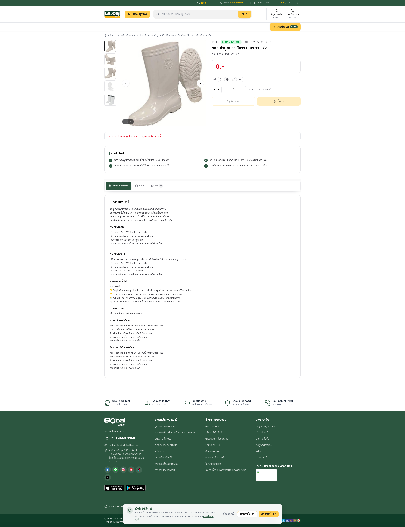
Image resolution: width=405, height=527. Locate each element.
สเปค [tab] (141, 186)
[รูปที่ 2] (110, 59)
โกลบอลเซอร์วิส (213, 464)
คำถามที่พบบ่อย (213, 426)
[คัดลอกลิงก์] (240, 79)
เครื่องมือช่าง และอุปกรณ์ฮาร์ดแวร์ (138, 36)
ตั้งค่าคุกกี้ (228, 514)
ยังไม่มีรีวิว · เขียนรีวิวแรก (225, 54)
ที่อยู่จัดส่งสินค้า (264, 445)
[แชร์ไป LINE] (227, 79)
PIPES (215, 42)
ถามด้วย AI (287, 27)
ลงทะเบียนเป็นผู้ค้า (164, 458)
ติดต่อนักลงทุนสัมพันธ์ (166, 445)
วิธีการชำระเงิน (212, 445)
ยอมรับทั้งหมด (268, 514)
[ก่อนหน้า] (125, 83)
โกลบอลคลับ (262, 458)
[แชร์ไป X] (234, 79)
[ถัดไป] (200, 83)
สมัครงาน (160, 451)
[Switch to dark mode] (298, 3)
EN (289, 3)
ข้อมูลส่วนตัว (262, 433)
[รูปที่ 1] (110, 46)
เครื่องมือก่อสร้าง (203, 36)
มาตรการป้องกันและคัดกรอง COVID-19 (175, 433)
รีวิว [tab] (158, 186)
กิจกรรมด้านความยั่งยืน (166, 464)
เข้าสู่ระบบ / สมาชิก (265, 426)
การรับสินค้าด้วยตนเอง (216, 439)
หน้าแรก (112, 36)
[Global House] (112, 14)
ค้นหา (244, 14)
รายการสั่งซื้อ (262, 439)
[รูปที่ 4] (110, 86)
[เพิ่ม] (242, 89)
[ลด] (225, 89)
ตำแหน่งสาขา (212, 451)
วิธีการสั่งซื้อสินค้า (214, 433)
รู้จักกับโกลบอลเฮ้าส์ (165, 426)
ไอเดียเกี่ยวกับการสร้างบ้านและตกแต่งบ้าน (226, 470)
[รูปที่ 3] (110, 73)
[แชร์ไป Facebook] (220, 79)
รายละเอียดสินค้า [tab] (120, 186)
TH (282, 3)
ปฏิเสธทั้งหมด (247, 514)
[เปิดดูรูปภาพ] (163, 83)
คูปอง (258, 451)
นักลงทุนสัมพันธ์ (163, 439)
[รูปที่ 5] (110, 100)
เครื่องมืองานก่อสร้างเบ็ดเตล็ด (175, 36)
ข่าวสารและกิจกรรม (165, 470)
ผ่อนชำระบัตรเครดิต (215, 458)
